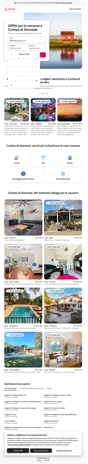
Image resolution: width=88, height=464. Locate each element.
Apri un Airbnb (75, 9)
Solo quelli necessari (41, 451)
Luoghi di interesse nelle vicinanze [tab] (31, 388)
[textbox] (17, 48)
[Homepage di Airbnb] (9, 9)
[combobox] (27, 40)
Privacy (39, 460)
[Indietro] (39, 93)
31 (11, 85)
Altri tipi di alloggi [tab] (10, 388)
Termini (46, 460)
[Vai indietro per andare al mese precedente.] (11, 54)
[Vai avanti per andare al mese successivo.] (36, 54)
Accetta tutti (18, 451)
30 (36, 81)
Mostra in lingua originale (63, 3)
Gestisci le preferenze (64, 451)
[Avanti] (47, 93)
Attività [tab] (49, 388)
